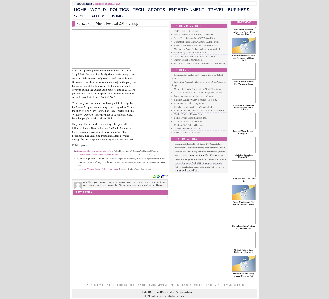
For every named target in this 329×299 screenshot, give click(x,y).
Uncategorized (94, 284)
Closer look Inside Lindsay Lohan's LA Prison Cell (196, 41)
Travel (216, 9)
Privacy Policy (167, 292)
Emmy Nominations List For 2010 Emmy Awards (243, 203)
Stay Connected (84, 3)
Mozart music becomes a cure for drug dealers (97, 154)
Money (198, 284)
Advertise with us (184, 292)
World (98, 9)
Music (148, 182)
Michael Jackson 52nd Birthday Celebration (193, 34)
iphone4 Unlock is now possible (188, 59)
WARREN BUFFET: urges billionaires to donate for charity (200, 63)
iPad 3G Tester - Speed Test (186, 30)
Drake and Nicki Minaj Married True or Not (243, 274)
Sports (156, 9)
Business (238, 9)
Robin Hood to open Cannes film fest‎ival (94, 150)
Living (116, 16)
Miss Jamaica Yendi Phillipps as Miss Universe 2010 (197, 49)
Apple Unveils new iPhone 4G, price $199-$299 (195, 45)
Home (80, 9)
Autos (98, 16)
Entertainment (186, 9)
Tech (138, 9)
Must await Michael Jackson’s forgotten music (97, 168)
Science (239, 284)
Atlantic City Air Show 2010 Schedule (191, 52)
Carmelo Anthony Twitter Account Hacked (243, 227)
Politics (119, 9)
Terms (157, 292)
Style (80, 16)
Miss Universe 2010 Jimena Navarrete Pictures (194, 56)
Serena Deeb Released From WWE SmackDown (195, 38)
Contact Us (146, 292)
